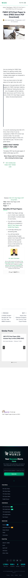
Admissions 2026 (8, 527)
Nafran (12, 262)
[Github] (16, 272)
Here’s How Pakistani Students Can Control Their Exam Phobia (21, 317)
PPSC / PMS (5, 553)
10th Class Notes (6, 491)
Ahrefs (20, 264)
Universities (5, 535)
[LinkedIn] (20, 560)
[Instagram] (13, 272)
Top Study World (9, 571)
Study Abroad (6, 530)
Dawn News (12, 265)
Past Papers (5, 517)
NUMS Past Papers (13, 227)
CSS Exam (5, 550)
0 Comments (15, 21)
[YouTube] (17, 560)
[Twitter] (18, 272)
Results (5, 524)
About (20, 575)
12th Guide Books (6, 514)
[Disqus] (14, 389)
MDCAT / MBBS (6, 542)
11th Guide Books (6, 511)
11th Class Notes (6, 493)
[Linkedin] (11, 272)
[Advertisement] (14, 54)
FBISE (4, 532)
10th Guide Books (8, 509)
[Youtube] (15, 272)
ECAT (4, 545)
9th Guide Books (7, 506)
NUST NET (5, 548)
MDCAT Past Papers (13, 225)
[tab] (11, 362)
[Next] (24, 347)
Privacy (8, 575)
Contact (16, 575)
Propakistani (18, 265)
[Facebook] (9, 272)
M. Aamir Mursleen (10, 20)
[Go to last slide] (4, 347)
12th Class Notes (6, 496)
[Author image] (3, 20)
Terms (12, 575)
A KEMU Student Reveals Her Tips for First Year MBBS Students (6, 317)
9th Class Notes (6, 488)
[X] (10, 560)
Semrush (7, 265)
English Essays (6, 499)
